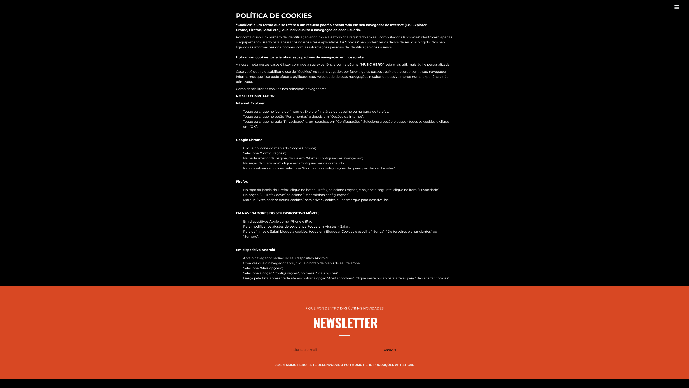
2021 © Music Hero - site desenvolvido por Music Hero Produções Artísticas (344, 365)
